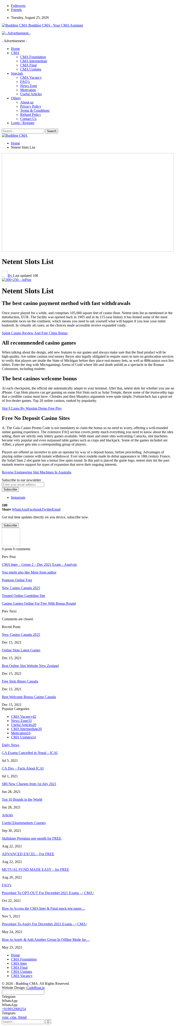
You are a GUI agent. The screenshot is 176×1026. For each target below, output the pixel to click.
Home (15, 49)
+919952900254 (14, 1009)
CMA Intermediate (33, 61)
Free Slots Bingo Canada (20, 681)
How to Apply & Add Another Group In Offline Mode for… (46, 940)
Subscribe (10, 489)
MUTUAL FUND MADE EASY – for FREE (35, 869)
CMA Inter (19, 963)
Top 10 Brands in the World (22, 799)
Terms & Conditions (35, 110)
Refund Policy (30, 115)
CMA (15, 53)
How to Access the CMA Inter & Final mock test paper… (43, 908)
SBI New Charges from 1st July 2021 (29, 784)
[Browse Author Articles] (11, 545)
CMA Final (28, 65)
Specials (17, 73)
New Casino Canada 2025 (21, 635)
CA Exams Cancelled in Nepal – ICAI (30, 753)
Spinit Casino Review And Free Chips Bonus (35, 333)
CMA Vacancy (31, 77)
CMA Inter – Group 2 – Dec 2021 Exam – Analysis (39, 564)
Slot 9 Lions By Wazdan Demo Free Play (32, 408)
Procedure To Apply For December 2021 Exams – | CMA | (44, 924)
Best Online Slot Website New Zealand (30, 666)
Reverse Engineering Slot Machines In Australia (36, 472)
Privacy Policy (30, 106)
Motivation (28, 90)
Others (16, 98)
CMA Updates (30, 69)
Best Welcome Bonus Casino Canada (29, 697)
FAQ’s (25, 82)
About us (26, 102)
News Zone (28, 86)
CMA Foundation (33, 57)
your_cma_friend (14, 1017)
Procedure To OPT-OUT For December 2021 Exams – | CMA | (48, 893)
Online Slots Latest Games (21, 650)
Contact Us (28, 119)
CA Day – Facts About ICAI (23, 768)
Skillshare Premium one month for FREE (31, 838)
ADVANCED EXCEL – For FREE (28, 854)
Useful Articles (31, 94)
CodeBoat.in (35, 988)
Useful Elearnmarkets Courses (24, 823)
